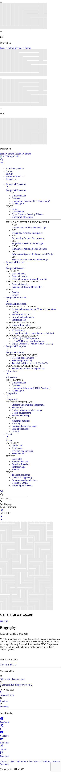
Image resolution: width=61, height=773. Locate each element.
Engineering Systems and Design (27, 243)
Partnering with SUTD (22, 485)
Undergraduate (19, 195)
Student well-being (20, 415)
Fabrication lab (19, 319)
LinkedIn (4, 742)
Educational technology (23, 317)
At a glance (17, 448)
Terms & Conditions (43, 761)
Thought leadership (21, 475)
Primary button (7, 48)
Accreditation (18, 211)
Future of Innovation (21, 314)
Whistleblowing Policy (22, 761)
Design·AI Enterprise (16, 352)
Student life (17, 407)
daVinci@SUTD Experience (25, 338)
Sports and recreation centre (25, 426)
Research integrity (20, 284)
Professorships (18, 467)
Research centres (20, 276)
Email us (4, 701)
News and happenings (22, 477)
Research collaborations (23, 358)
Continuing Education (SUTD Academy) (31, 388)
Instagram (4, 756)
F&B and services (20, 428)
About (9, 440)
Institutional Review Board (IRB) (27, 287)
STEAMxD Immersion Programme (28, 341)
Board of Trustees (20, 461)
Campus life (11, 399)
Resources (11, 179)
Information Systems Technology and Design (33, 254)
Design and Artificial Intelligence (27, 233)
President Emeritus (20, 464)
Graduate (16, 198)
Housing (16, 423)
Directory (4, 706)
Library (15, 209)
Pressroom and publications (24, 480)
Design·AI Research (15, 268)
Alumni (9, 171)
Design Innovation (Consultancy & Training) (33, 333)
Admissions (11, 377)
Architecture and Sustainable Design (29, 227)
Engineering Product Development (28, 238)
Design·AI (17, 445)
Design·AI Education (16, 190)
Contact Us (5, 761)
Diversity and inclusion (22, 451)
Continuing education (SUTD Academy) (31, 201)
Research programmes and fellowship (29, 279)
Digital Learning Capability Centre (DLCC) (32, 343)
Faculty (9, 174)
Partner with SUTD (15, 176)
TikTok (3, 749)
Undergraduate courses (22, 217)
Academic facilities (21, 421)
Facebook (4, 722)
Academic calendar (15, 168)
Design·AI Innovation (16, 304)
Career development (21, 413)
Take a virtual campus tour (12, 679)
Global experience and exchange (27, 410)
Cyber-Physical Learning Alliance (28, 214)
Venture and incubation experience (28, 368)
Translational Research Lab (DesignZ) (30, 363)
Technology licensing (22, 360)
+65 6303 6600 (7, 695)
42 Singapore (18, 203)
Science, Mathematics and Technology (30, 259)
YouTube (4, 736)
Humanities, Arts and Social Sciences (29, 249)
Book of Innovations (21, 325)
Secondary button (23, 48)
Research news (19, 273)
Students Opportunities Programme (28, 405)
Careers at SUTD (20, 483)
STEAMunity (18, 330)
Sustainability (18, 453)
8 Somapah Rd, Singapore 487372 (16, 684)
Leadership (17, 459)
